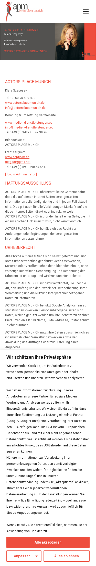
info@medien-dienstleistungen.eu (29, 127)
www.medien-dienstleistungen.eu (28, 122)
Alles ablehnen (66, 556)
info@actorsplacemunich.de (25, 108)
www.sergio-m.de (17, 157)
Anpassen (22, 556)
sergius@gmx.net (17, 162)
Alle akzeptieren (48, 542)
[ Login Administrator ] (21, 174)
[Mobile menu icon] (86, 11)
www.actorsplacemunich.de (25, 103)
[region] (48, 458)
